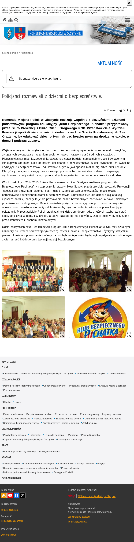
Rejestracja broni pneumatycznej (21, 423)
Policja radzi (9, 408)
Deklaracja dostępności (12, 520)
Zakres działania (117, 373)
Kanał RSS (4, 495)
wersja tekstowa (8, 534)
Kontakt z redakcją (9, 509)
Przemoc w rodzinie (66, 414)
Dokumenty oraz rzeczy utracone (103, 418)
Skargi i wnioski (85, 463)
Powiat (18, 402)
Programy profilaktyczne (82, 385)
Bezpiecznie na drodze (38, 414)
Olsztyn (7, 402)
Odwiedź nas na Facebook (16, 495)
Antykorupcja (89, 423)
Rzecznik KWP (65, 463)
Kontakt (6, 457)
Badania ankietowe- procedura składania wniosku (30, 468)
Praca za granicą (89, 414)
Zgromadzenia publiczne (16, 418)
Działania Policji (11, 379)
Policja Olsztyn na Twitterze (22, 495)
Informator (35, 435)
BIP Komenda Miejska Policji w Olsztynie (97, 496)
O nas (5, 367)
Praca (5, 445)
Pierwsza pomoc (43, 418)
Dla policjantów (11, 429)
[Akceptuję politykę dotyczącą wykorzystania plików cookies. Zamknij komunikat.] (129, 3)
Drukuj (127, 110)
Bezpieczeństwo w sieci (68, 418)
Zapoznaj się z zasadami (79, 516)
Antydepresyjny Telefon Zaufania (61, 423)
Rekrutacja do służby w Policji (19, 451)
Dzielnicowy (9, 396)
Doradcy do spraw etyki (70, 439)
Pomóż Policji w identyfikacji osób (21, 385)
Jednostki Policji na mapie (90, 373)
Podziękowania (11, 390)
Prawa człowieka (70, 468)
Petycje (101, 463)
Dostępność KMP (63, 472)
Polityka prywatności (77, 521)
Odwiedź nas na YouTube (10, 495)
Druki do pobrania (55, 435)
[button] (127, 20)
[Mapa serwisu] (10, 20)
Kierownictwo (10, 373)
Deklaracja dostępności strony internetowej (26, 472)
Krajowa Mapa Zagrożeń (112, 385)
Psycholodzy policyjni (14, 435)
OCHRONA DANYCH (11, 478)
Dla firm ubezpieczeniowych (38, 463)
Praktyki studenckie (49, 451)
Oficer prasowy (11, 463)
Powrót (111, 110)
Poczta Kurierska (90, 435)
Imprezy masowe (111, 414)
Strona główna (10, 52)
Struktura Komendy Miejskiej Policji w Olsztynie (47, 373)
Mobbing (73, 435)
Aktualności (27, 52)
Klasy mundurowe (13, 414)
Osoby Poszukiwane (54, 385)
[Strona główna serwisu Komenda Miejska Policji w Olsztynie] (5, 20)
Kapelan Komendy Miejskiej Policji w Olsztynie (28, 439)
